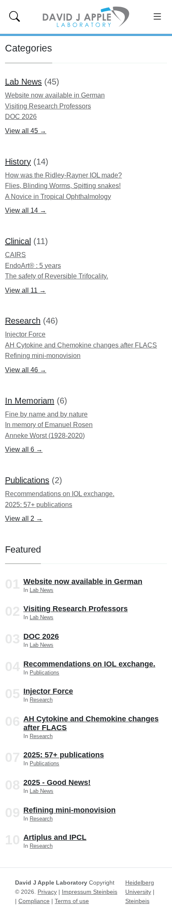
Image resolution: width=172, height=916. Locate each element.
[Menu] (157, 17)
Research (22, 320)
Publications (27, 480)
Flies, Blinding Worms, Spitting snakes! (63, 185)
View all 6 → (24, 449)
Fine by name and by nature (46, 414)
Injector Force (25, 334)
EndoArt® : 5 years (33, 265)
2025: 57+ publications (38, 504)
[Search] (14, 17)
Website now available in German (55, 95)
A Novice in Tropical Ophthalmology (58, 196)
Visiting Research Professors (48, 106)
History (18, 161)
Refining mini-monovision (43, 355)
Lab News (23, 81)
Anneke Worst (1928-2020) (45, 435)
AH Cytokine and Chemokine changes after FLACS (81, 345)
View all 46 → (25, 369)
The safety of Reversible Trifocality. (56, 276)
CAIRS (15, 254)
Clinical (18, 241)
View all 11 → (25, 290)
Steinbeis (137, 901)
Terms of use (72, 901)
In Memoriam (29, 400)
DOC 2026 (21, 116)
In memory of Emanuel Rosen (49, 424)
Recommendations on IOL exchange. (59, 493)
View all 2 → (24, 518)
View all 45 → (25, 130)
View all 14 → (25, 210)
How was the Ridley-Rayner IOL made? (63, 175)
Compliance (34, 901)
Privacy (47, 891)
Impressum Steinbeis (89, 891)
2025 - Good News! (57, 782)
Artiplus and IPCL (54, 837)
